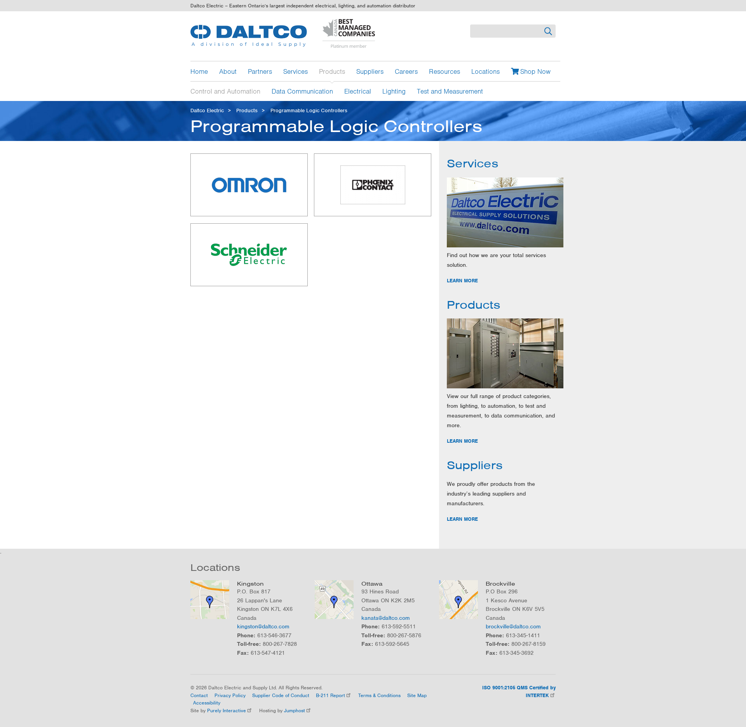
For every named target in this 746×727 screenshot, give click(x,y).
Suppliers (369, 71)
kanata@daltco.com (385, 617)
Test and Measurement (450, 91)
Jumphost (294, 710)
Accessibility (206, 702)
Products (332, 71)
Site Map (417, 695)
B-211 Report (330, 695)
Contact (199, 695)
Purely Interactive (226, 710)
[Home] (248, 36)
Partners (260, 71)
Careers (406, 71)
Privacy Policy (230, 695)
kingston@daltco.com (263, 626)
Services (295, 71)
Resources (444, 71)
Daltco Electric (207, 110)
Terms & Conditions (379, 695)
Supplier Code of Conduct (280, 695)
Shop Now (535, 71)
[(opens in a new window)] (249, 185)
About (228, 71)
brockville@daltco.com (513, 626)
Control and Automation (225, 91)
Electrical (357, 91)
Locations (485, 71)
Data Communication (302, 91)
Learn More (462, 280)
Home (199, 71)
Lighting (394, 91)
